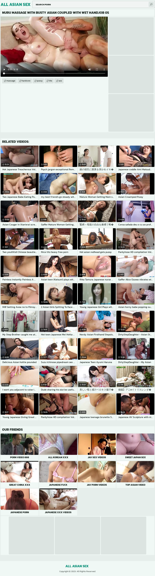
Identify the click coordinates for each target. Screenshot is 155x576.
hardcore (26, 80)
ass (60, 80)
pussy (40, 80)
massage (11, 80)
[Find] (151, 4)
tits (50, 80)
